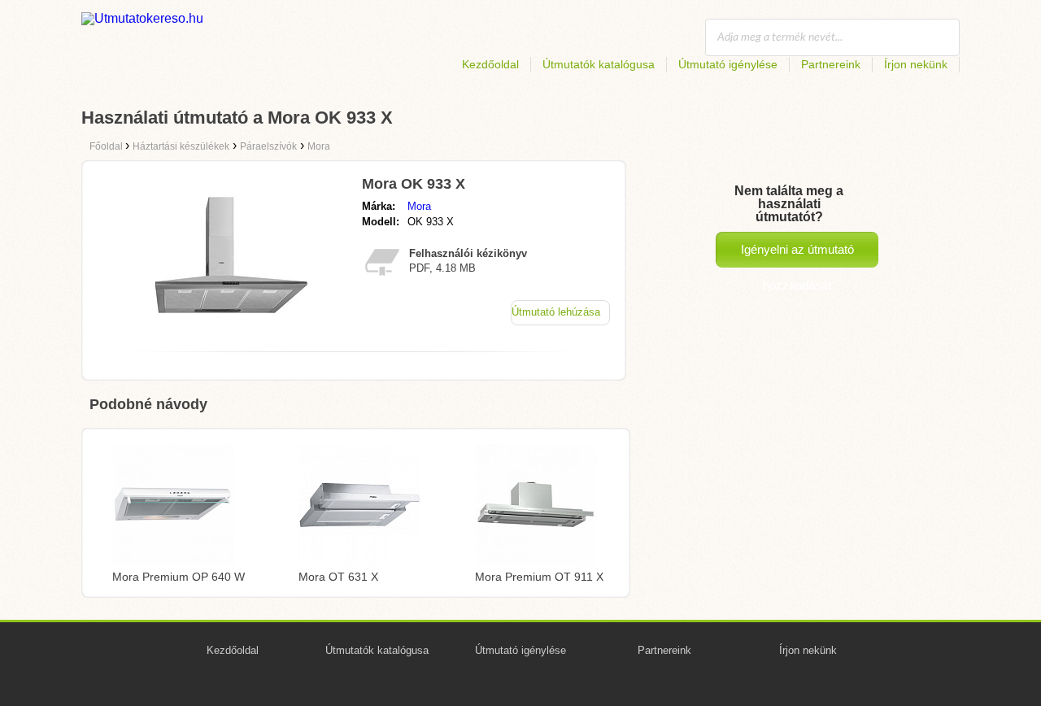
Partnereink (830, 64)
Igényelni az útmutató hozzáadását (797, 255)
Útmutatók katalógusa (598, 64)
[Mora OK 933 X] (230, 335)
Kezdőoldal (490, 64)
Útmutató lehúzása (556, 312)
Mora (419, 206)
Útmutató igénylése (727, 64)
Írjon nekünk (915, 64)
